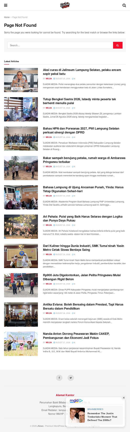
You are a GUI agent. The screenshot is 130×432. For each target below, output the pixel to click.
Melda (49, 78)
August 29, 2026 (62, 78)
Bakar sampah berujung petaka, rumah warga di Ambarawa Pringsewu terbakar (84, 160)
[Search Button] (118, 45)
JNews (40, 425)
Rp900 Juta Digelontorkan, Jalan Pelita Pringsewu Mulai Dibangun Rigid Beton (82, 277)
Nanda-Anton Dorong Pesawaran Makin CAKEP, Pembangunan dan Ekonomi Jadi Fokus (76, 335)
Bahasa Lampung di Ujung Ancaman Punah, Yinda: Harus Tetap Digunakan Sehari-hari (83, 189)
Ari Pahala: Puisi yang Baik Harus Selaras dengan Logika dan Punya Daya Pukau (82, 218)
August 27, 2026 (62, 342)
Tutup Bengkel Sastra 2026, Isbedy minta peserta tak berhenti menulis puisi (79, 101)
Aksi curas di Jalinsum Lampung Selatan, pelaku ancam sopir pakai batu (82, 72)
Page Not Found (19, 17)
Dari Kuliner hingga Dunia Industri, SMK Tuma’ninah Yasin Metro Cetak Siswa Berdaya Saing (83, 248)
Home (7, 17)
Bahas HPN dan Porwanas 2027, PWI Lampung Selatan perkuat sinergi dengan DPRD (81, 130)
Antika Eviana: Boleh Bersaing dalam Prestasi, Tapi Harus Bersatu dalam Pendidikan (83, 306)
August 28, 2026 (62, 284)
